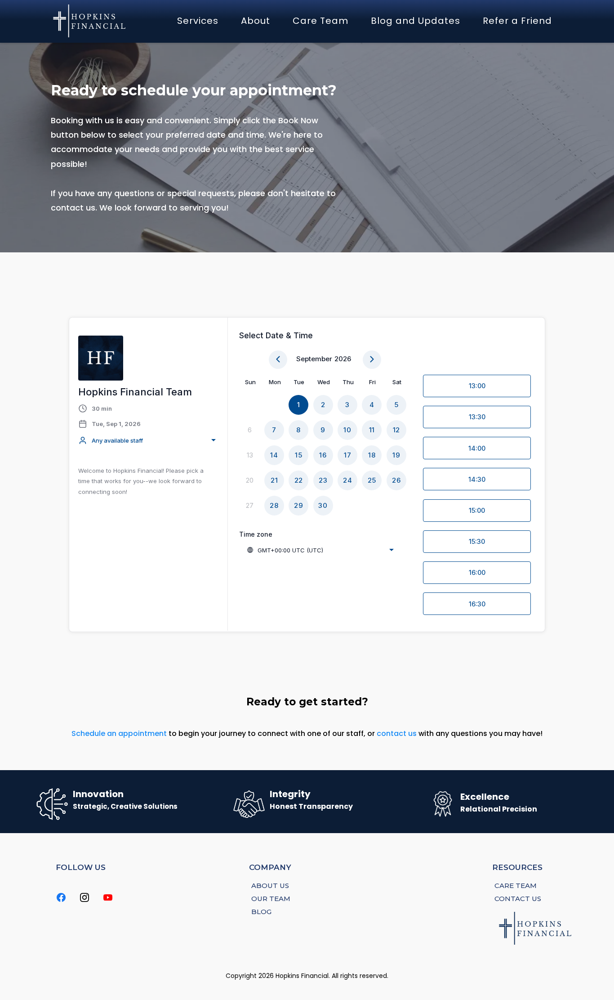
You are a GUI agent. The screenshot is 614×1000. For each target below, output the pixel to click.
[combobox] (148, 440)
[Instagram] (84, 897)
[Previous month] (278, 359)
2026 (342, 358)
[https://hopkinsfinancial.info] (90, 20)
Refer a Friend (517, 21)
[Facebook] (61, 897)
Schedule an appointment (119, 733)
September (314, 358)
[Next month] (372, 359)
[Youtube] (108, 897)
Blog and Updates (415, 21)
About (255, 21)
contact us (397, 733)
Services (197, 21)
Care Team (320, 21)
